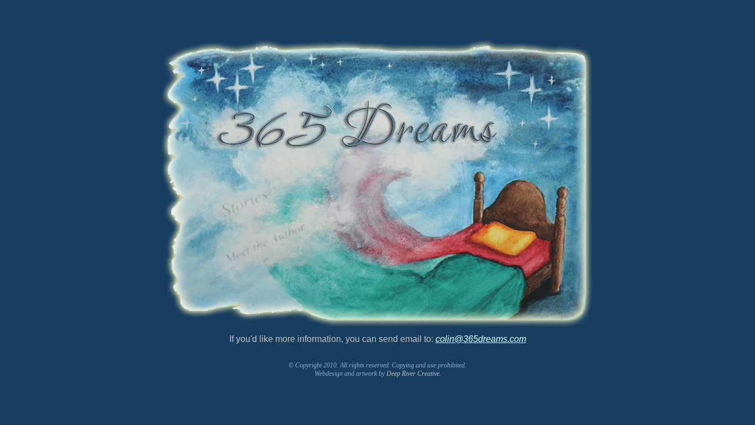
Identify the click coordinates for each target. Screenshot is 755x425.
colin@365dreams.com (481, 339)
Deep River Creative (412, 373)
